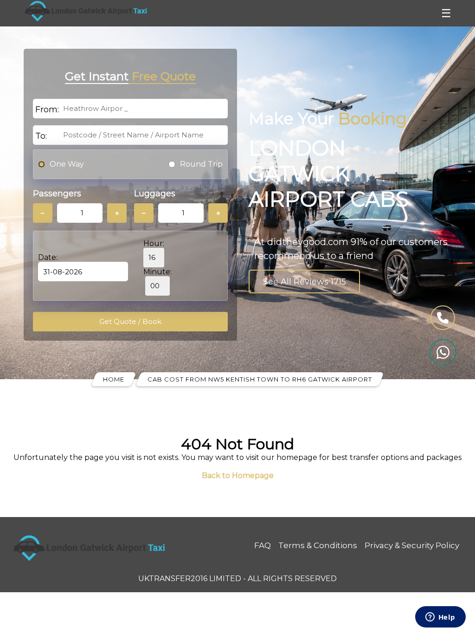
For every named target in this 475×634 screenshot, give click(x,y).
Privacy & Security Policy (412, 545)
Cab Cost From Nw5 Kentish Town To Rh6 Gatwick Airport (260, 379)
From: (47, 109)
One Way (67, 164)
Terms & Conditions (317, 545)
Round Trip (201, 164)
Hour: (153, 243)
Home (113, 379)
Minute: (157, 271)
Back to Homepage (238, 475)
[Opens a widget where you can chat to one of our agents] (440, 617)
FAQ (262, 545)
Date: (48, 257)
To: (41, 136)
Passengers (57, 193)
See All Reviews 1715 (304, 282)
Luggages (154, 193)
